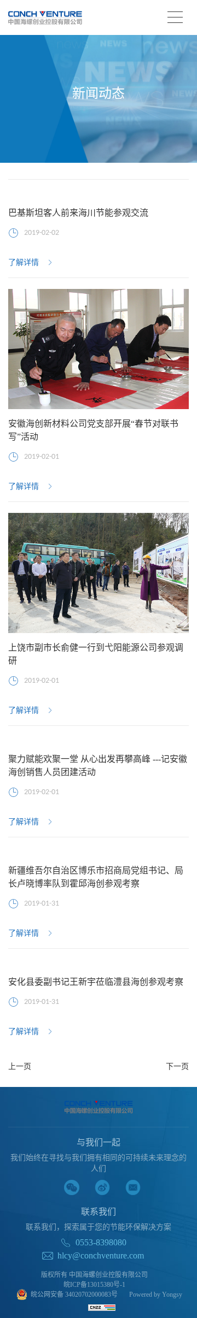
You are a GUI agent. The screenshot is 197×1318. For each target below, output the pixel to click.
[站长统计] (101, 1307)
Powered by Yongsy (155, 1294)
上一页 (19, 1067)
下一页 (177, 1067)
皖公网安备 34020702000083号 (74, 1294)
